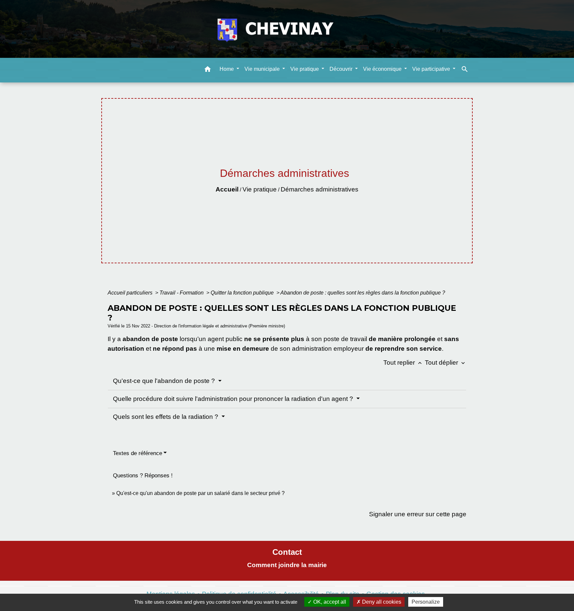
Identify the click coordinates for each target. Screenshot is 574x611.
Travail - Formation (182, 293)
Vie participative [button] (431, 68)
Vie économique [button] (383, 68)
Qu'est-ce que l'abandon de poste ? (165, 380)
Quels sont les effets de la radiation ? (166, 416)
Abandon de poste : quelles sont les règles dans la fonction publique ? (362, 293)
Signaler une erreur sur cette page (417, 514)
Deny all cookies (381, 602)
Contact (287, 552)
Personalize (426, 602)
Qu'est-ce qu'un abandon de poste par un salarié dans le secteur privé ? (200, 493)
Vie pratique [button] (305, 68)
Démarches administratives (319, 189)
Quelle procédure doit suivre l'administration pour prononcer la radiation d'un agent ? (234, 398)
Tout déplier (445, 362)
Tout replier (403, 362)
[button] (207, 70)
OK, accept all (329, 602)
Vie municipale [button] (262, 68)
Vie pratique (259, 189)
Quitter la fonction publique (243, 293)
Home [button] (227, 68)
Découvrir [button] (342, 68)
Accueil (227, 189)
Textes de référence (137, 453)
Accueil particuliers (131, 293)
